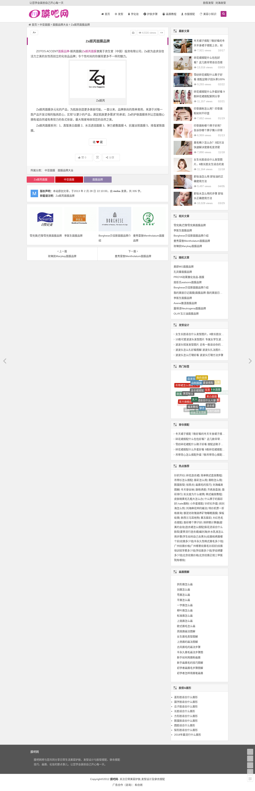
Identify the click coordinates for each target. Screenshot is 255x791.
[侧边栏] (162, 32)
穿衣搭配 (159, 779)
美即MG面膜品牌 (184, 266)
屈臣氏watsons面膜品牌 (188, 282)
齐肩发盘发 (213, 489)
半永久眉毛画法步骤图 (190, 652)
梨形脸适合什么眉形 (186, 730)
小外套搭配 (196, 503)
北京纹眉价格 (190, 555)
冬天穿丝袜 (187, 489)
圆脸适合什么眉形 (184, 725)
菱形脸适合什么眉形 (186, 697)
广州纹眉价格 (182, 545)
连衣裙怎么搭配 (194, 527)
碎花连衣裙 (192, 475)
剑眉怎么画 (183, 589)
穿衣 (202, 398)
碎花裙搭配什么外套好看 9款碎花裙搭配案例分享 (204, 449)
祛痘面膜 (183, 401)
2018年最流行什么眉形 (187, 734)
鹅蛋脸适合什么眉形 (186, 720)
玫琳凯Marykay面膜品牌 (188, 246)
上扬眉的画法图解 (187, 641)
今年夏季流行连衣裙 (194, 411)
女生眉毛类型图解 (187, 636)
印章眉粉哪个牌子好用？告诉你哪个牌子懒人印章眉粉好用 (208, 130)
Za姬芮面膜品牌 (65, 195)
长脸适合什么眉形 (184, 711)
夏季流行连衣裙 (189, 531)
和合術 (139, 784)
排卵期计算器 (211, 522)
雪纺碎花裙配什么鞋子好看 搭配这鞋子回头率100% (205, 444)
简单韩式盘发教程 (211, 475)
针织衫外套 (211, 503)
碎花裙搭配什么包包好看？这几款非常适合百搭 (202, 438)
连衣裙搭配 (197, 380)
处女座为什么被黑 (194, 494)
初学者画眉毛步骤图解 (190, 667)
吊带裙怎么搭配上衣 (187, 380)
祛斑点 (190, 484)
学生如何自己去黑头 (194, 536)
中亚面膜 (45, 24)
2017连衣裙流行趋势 (207, 406)
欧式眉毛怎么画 (186, 626)
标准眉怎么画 (185, 615)
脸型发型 (208, 2)
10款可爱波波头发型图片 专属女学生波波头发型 (203, 339)
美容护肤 (135, 779)
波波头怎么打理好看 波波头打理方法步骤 (199, 355)
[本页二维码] (250, 779)
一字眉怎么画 (185, 605)
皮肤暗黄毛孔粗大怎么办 (188, 498)
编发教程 (193, 397)
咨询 (128, 784)
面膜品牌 (63, 51)
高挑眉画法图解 (186, 631)
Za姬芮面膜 (89, 51)
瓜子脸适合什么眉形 (186, 706)
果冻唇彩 (206, 517)
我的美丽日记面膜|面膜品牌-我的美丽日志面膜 (201, 292)
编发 (216, 395)
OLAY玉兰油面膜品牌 (186, 313)
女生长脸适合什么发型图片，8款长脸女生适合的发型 (209, 164)
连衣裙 (210, 397)
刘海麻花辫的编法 (196, 508)
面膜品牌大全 (60, 24)
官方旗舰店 (185, 394)
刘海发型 (220, 2)
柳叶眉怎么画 (185, 610)
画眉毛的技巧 (203, 484)
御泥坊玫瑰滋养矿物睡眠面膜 (200, 513)
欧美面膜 (182, 390)
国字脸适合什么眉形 (186, 701)
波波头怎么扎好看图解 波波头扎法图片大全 (200, 349)
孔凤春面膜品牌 (183, 271)
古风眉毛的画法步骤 (188, 646)
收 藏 (98, 142)
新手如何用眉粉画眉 (188, 657)
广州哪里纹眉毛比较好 (204, 545)
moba (116, 191)
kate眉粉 (183, 503)
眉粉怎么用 (215, 480)
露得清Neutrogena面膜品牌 (190, 308)
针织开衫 (179, 475)
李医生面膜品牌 (73, 235)
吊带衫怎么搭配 (183, 480)
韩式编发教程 (214, 494)
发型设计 (146, 779)
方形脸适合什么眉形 (186, 716)
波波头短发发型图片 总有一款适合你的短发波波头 (204, 344)
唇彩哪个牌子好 (193, 522)
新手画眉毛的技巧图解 (190, 662)
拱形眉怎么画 (185, 584)
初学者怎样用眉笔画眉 (190, 673)
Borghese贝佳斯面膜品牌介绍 (191, 235)
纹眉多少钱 (186, 541)
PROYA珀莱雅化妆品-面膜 (189, 277)
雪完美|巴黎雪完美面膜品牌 (46, 235)
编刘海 (203, 531)
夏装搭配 (208, 378)
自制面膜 (196, 376)
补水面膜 (215, 385)
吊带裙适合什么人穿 (204, 389)
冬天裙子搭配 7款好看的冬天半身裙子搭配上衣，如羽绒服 (209, 45)
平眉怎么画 (183, 599)
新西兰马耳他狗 (190, 517)
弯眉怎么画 (183, 594)
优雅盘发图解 (198, 406)
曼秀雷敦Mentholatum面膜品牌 (192, 240)
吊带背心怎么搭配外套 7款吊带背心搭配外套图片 (204, 454)
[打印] (133, 32)
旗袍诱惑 (200, 489)
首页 (34, 24)
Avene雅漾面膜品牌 (185, 303)
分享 (111, 157)
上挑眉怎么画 (185, 620)
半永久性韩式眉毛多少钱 (208, 541)
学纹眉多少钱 (204, 550)
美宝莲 (206, 380)
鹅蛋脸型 (179, 484)
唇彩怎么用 (200, 480)
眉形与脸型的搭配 (186, 408)
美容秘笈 (188, 385)
